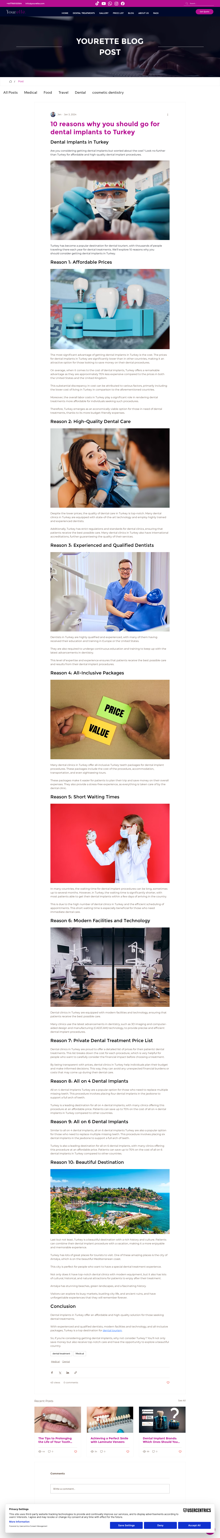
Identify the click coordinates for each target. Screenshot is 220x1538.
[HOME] (10, 81)
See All (182, 1400)
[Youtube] (103, 3)
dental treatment (61, 1353)
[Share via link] (75, 1372)
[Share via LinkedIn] (67, 1372)
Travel (63, 92)
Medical (30, 92)
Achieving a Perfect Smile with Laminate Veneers (109, 1440)
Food (48, 92)
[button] (83, 13)
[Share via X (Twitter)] (59, 1372)
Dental (80, 92)
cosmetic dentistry (108, 92)
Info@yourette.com (34, 3)
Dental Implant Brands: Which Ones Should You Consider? (160, 1440)
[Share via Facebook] (51, 1372)
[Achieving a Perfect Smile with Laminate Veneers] (110, 1420)
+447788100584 (14, 3)
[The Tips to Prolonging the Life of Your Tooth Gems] (57, 1420)
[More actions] (168, 114)
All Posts (10, 92)
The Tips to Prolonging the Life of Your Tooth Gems (55, 1440)
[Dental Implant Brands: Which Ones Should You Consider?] (162, 1420)
